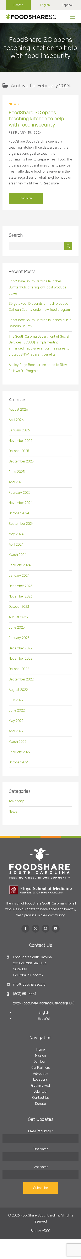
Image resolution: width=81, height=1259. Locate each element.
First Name (40, 1149)
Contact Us (40, 1098)
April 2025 (16, 482)
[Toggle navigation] (73, 17)
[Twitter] (35, 929)
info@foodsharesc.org (29, 984)
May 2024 (16, 534)
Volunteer (40, 1092)
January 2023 (19, 638)
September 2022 (21, 679)
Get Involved (40, 1085)
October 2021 (18, 762)
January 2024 (19, 576)
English (45, 5)
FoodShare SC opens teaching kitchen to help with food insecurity (36, 118)
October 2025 (19, 451)
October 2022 (19, 669)
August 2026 (18, 409)
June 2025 (17, 472)
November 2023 (20, 596)
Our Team (40, 1062)
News (14, 104)
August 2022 (18, 690)
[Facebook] (25, 929)
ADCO (46, 1231)
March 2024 (17, 555)
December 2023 (20, 586)
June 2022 (17, 710)
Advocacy (16, 801)
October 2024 (19, 513)
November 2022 (20, 658)
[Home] (29, 16)
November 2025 (20, 441)
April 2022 (16, 731)
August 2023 (18, 617)
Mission (40, 1055)
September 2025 (21, 461)
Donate (18, 5)
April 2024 (16, 544)
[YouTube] (55, 929)
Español (67, 5)
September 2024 (21, 524)
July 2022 (16, 700)
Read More (26, 198)
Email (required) (40, 1131)
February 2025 (20, 493)
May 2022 (16, 721)
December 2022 (20, 648)
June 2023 (17, 627)
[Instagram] (45, 929)
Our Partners (40, 1068)
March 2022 (17, 742)
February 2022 (20, 752)
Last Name (40, 1167)
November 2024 (20, 503)
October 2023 (19, 607)
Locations (40, 1079)
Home (40, 1049)
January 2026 (19, 430)
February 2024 (20, 565)
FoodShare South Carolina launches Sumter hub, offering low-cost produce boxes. (37, 287)
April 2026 (16, 420)
